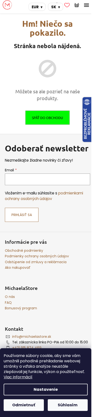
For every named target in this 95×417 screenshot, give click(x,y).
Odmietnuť (23, 405)
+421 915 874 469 (26, 347)
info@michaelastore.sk (31, 336)
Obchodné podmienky (24, 250)
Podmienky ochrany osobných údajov (37, 256)
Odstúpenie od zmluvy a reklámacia (35, 262)
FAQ (8, 302)
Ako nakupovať (17, 267)
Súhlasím (67, 405)
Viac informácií (18, 377)
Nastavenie (46, 389)
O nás (10, 296)
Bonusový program (21, 308)
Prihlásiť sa (21, 214)
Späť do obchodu (47, 117)
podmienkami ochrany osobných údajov (44, 196)
